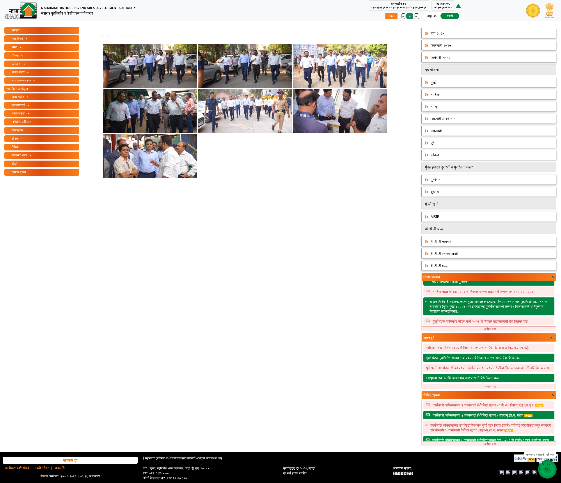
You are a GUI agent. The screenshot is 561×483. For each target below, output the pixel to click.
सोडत (15, 138)
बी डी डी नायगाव (441, 241)
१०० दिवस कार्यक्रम (21, 80)
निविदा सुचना (431, 395)
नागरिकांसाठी (18, 113)
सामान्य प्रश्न (18, 172)
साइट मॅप (60, 468)
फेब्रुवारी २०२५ (441, 45)
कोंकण (435, 154)
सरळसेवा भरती (19, 155)
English (432, 16)
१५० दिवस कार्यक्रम (16, 89)
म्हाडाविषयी (17, 38)
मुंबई (433, 82)
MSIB (435, 216)
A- (403, 16)
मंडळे (14, 47)
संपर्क (14, 164)
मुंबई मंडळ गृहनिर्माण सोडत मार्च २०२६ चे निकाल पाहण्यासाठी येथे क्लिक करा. (481, 313)
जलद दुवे (428, 337)
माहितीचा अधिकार (21, 122)
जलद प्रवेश (18, 97)
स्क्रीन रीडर (42, 468)
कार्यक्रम (16, 64)
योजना (15, 55)
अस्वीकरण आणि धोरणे (17, 468)
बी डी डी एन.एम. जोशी (444, 253)
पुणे (433, 142)
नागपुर (435, 106)
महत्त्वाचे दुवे (70, 460)
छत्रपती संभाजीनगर (443, 118)
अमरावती (436, 130)
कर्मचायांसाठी (18, 105)
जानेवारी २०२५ (440, 57)
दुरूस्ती (435, 191)
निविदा (14, 147)
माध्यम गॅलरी (18, 72)
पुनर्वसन (435, 179)
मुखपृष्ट (15, 30)
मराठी (450, 16)
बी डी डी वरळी (440, 265)
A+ (416, 16)
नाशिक (435, 94)
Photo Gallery (128, 36)
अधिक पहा (490, 329)
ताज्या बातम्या (431, 277)
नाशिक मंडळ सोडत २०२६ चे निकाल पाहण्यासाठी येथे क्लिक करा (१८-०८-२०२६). (484, 283)
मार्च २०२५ (437, 33)
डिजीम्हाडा (17, 130)
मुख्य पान (104, 36)
